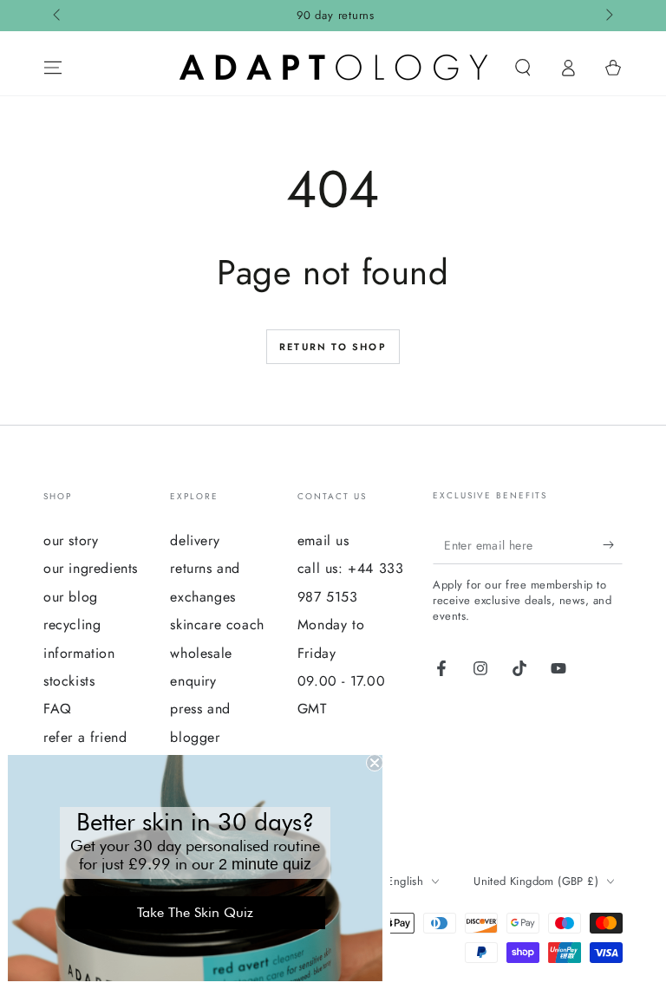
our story (70, 540)
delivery (194, 540)
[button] (522, 68)
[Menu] (52, 68)
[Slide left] (58, 15)
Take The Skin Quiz (195, 912)
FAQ (57, 709)
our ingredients (90, 568)
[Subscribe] (613, 544)
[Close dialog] (374, 762)
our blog (70, 597)
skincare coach (217, 624)
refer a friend (85, 737)
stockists (69, 681)
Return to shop (333, 347)
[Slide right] (608, 15)
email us (323, 540)
